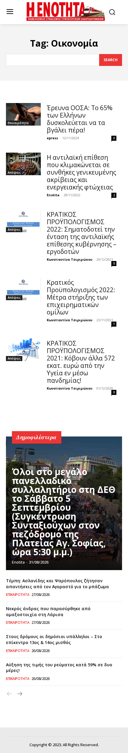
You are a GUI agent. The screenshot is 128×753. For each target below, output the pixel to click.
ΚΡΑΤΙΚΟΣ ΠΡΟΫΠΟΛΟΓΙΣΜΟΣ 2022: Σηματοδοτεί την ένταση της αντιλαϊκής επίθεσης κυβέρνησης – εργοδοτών (81, 233)
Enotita (53, 195)
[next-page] (19, 694)
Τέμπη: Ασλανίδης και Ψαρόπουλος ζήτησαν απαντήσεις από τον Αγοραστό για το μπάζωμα (57, 583)
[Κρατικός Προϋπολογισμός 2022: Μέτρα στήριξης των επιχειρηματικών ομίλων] (23, 289)
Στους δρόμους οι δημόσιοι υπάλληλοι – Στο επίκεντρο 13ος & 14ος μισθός (54, 639)
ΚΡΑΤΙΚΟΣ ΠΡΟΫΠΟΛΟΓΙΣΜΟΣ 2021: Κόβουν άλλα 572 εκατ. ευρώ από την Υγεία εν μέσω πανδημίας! (81, 362)
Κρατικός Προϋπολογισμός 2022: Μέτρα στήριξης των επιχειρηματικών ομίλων (81, 297)
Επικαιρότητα (18, 123)
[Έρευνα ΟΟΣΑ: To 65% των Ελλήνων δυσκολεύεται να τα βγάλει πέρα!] (23, 114)
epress (52, 138)
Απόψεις (14, 172)
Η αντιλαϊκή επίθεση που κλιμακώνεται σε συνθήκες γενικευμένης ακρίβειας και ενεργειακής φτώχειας (81, 172)
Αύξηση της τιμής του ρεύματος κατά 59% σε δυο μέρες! (59, 667)
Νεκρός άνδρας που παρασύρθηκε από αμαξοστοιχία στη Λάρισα (48, 611)
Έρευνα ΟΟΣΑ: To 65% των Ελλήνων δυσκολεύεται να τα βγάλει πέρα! (80, 119)
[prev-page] (9, 694)
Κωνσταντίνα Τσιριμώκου (69, 259)
